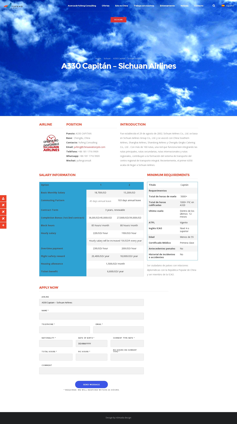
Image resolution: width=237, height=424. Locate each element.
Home (98, 58)
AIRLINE (45, 297)
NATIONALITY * (49, 338)
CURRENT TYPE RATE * (124, 338)
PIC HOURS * (84, 352)
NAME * (45, 311)
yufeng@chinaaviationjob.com (89, 147)
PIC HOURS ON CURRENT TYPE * (125, 351)
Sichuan (107, 58)
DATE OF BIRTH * (86, 338)
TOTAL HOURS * (49, 352)
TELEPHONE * (48, 324)
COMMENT (47, 365)
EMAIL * (99, 324)
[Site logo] (13, 5)
